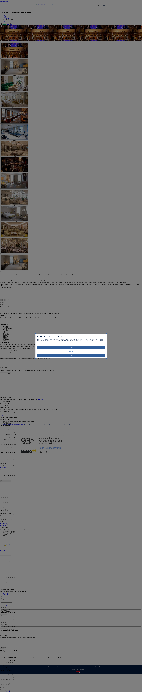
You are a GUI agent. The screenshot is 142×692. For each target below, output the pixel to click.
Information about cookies (42, 344)
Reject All (71, 355)
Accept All (71, 347)
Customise (71, 351)
